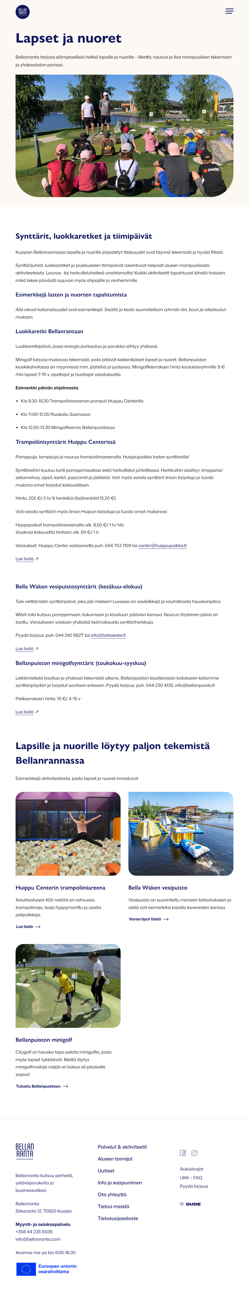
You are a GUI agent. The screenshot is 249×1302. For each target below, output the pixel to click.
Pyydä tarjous (194, 1186)
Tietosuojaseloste (118, 1218)
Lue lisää (25, 558)
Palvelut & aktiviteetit (122, 1147)
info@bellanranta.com (38, 1239)
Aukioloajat (191, 1169)
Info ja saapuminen (120, 1182)
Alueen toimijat (115, 1158)
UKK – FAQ (191, 1177)
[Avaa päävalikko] (229, 11)
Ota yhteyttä (112, 1194)
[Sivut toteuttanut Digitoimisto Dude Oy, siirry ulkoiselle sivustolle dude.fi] (190, 1204)
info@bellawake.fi (108, 635)
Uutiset (106, 1170)
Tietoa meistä (113, 1206)
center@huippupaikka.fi (162, 545)
